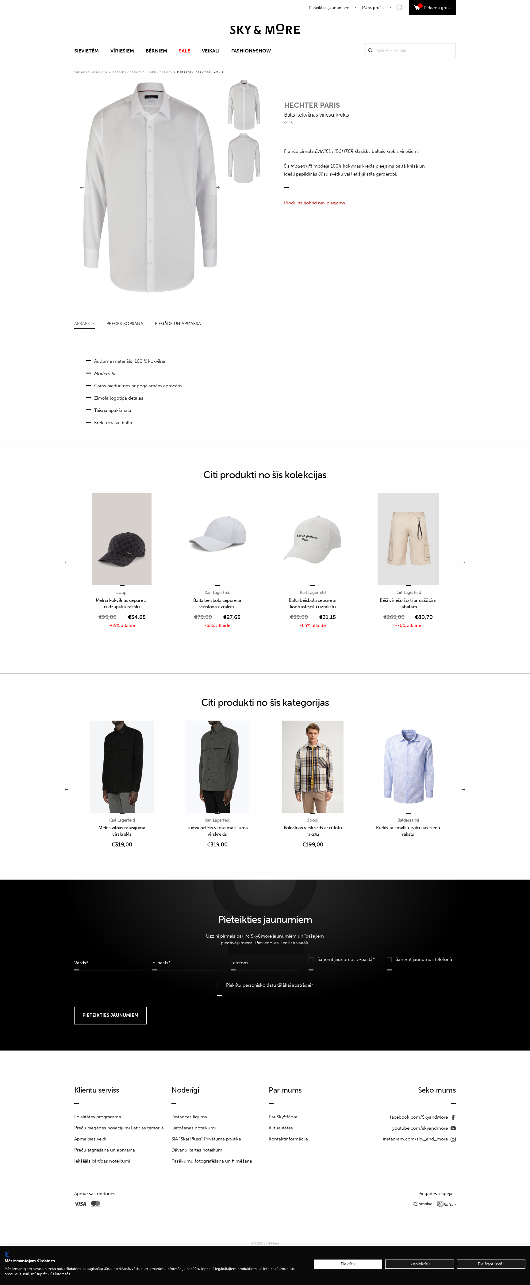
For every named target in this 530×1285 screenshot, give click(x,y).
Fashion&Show (251, 51)
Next (217, 187)
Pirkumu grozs (436, 7)
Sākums (80, 72)
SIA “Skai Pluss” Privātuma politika (206, 1139)
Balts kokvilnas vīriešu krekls (200, 72)
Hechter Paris (312, 105)
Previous (82, 187)
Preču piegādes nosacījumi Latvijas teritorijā (119, 1128)
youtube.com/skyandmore (420, 1128)
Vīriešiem (122, 51)
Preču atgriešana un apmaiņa (104, 1150)
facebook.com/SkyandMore (419, 1117)
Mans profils (373, 7)
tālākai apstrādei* (295, 985)
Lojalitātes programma (97, 1117)
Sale (184, 51)
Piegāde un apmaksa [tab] (178, 323)
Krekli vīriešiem (159, 72)
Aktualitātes (281, 1128)
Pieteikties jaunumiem (329, 7)
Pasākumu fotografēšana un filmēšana (211, 1161)
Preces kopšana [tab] (124, 323)
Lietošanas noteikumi (193, 1128)
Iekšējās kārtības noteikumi (102, 1161)
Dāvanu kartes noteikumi (197, 1150)
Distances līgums (189, 1117)
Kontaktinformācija (288, 1139)
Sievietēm (86, 51)
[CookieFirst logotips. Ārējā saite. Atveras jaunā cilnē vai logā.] (7, 1254)
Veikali (211, 51)
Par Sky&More (283, 1117)
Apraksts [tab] (84, 323)
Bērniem (156, 51)
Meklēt (370, 50)
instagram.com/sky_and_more (416, 1139)
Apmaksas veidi (90, 1139)
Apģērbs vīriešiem (127, 72)
